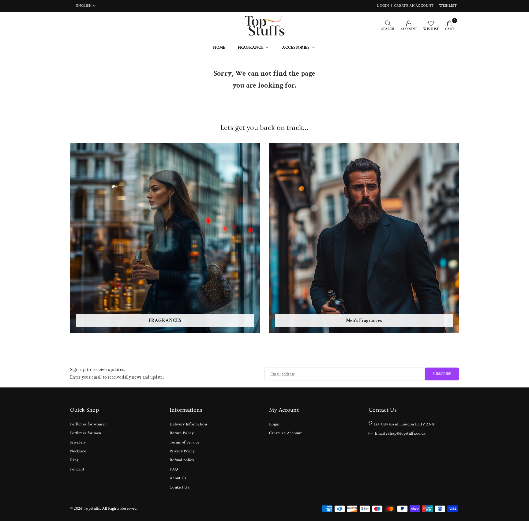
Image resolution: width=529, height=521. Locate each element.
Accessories (296, 47)
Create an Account (413, 5)
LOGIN (383, 5)
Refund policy (182, 460)
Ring (74, 460)
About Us (178, 478)
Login (274, 424)
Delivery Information (188, 424)
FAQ (174, 469)
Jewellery (78, 442)
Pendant (77, 469)
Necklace (78, 451)
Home (219, 47)
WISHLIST (448, 5)
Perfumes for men (85, 433)
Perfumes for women (88, 424)
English (84, 6)
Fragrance (251, 47)
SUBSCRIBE (442, 374)
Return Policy (181, 433)
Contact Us (179, 487)
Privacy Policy (182, 451)
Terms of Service (185, 442)
